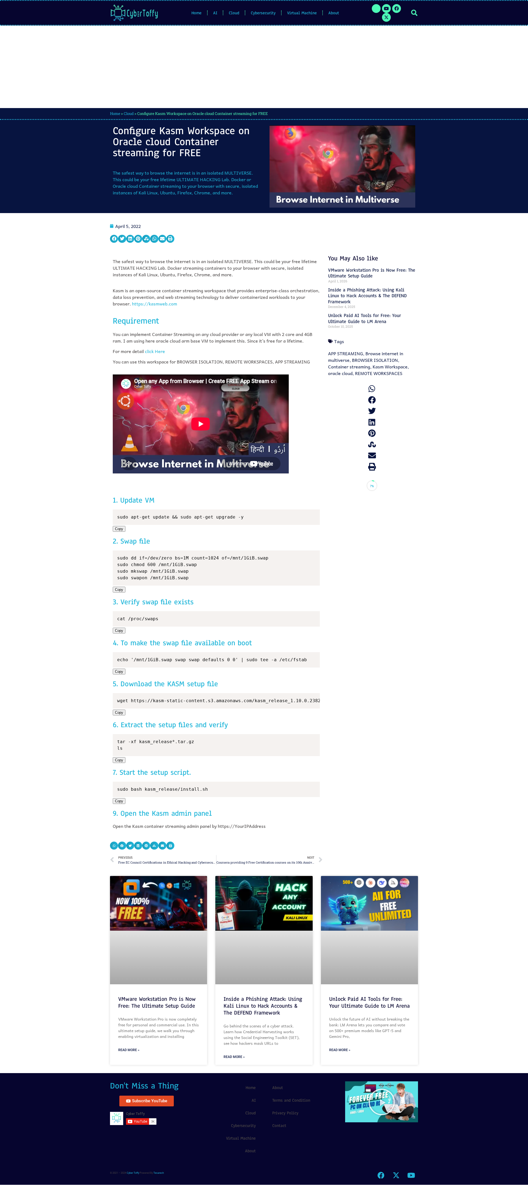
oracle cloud (340, 373)
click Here (155, 351)
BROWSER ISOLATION (375, 359)
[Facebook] (396, 8)
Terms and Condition (291, 1100)
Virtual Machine (302, 13)
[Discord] (376, 8)
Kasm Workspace (390, 366)
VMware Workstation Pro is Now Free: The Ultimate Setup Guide (371, 273)
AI (215, 13)
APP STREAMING (345, 353)
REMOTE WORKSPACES (378, 373)
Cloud (234, 13)
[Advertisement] (264, 66)
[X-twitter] (386, 17)
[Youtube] (386, 8)
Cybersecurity (263, 13)
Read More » (128, 1050)
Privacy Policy (285, 1113)
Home (196, 13)
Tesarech (158, 1173)
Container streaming (349, 366)
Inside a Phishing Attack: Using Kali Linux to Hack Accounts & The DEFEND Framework (367, 296)
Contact (279, 1125)
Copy (119, 529)
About (333, 13)
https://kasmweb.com (154, 303)
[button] (414, 12)
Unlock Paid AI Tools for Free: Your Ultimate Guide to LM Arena (364, 318)
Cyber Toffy (133, 1173)
